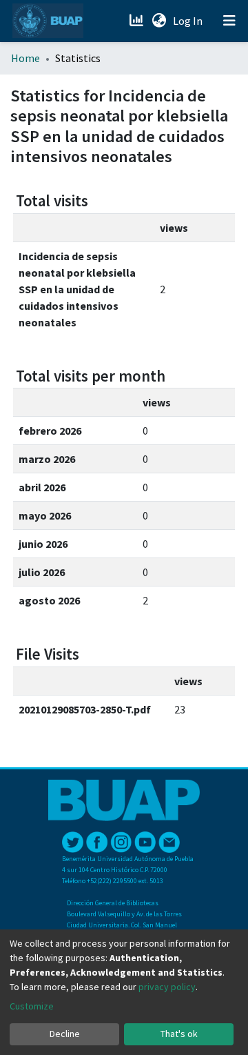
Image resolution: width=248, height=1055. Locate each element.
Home (25, 58)
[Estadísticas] (137, 20)
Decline (65, 1033)
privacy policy (167, 986)
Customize (32, 1006)
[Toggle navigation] (229, 21)
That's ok (179, 1033)
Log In (189, 21)
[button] (158, 20)
